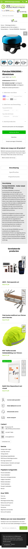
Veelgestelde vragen (6, 449)
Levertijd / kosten (5, 451)
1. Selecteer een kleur (9, 92)
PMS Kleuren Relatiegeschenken (9, 458)
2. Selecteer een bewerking (11, 104)
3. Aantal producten (8, 121)
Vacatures (3, 498)
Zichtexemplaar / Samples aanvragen (10, 463)
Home (2, 25)
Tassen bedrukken (5, 475)
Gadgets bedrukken (6, 479)
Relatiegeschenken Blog (7, 500)
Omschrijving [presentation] (14, 168)
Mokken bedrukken (5, 481)
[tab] (14, 168)
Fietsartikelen (4, 29)
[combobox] (12, 15)
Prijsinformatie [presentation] (13, 177)
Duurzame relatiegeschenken (8, 477)
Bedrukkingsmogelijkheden (8, 456)
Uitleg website (4, 454)
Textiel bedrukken (5, 484)
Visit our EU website (6, 512)
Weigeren (13, 544)
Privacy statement (5, 505)
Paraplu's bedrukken (6, 486)
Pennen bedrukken (5, 472)
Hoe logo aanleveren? (6, 460)
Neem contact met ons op (8, 157)
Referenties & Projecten (7, 503)
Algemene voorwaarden (7, 509)
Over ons (3, 496)
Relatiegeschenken (10, 25)
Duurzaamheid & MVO (6, 465)
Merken (3, 488)
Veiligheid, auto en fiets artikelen (9, 27)
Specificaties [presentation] (14, 172)
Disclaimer (3, 507)
